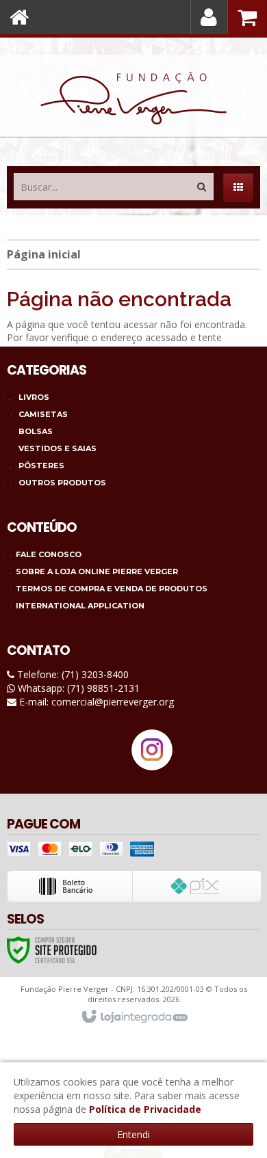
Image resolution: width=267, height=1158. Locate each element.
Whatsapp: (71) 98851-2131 (77, 688)
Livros (33, 397)
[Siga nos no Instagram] (152, 766)
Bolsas (35, 431)
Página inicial (44, 254)
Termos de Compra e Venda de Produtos (111, 588)
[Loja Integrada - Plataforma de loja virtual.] (133, 1017)
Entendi (133, 1134)
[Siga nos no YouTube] (112, 762)
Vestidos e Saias (57, 448)
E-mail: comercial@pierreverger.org (95, 701)
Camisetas (43, 414)
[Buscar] (202, 183)
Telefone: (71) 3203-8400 (71, 674)
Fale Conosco (48, 554)
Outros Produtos (62, 482)
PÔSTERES (41, 465)
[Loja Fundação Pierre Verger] (133, 98)
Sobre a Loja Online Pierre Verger (97, 571)
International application (80, 605)
